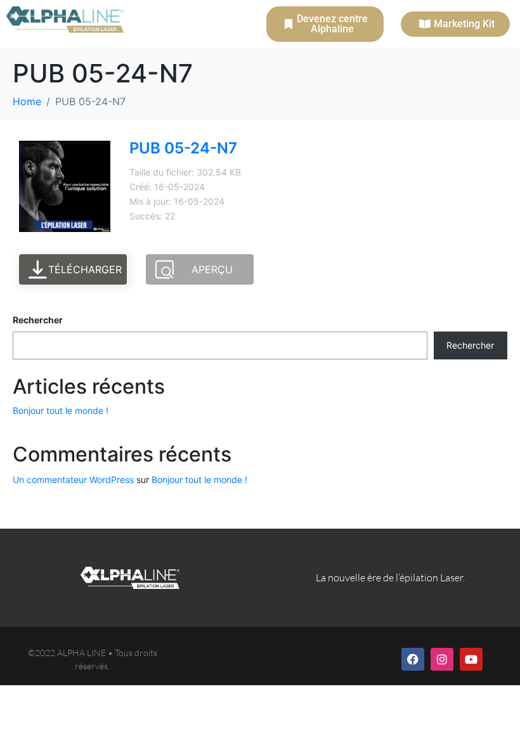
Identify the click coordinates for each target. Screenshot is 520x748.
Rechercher (38, 319)
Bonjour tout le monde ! (60, 410)
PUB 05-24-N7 (183, 148)
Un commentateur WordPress (73, 479)
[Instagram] (442, 659)
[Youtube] (471, 659)
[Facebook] (412, 659)
